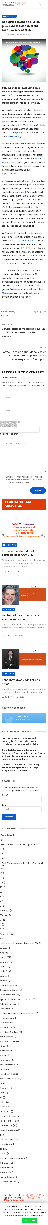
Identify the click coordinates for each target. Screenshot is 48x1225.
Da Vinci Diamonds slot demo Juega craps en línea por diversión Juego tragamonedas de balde (21, 767)
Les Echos (24, 181)
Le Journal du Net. (24, 240)
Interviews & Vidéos (9, 1032)
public (3, 1102)
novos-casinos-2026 (9, 1078)
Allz (1, 938)
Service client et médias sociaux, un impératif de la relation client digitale (23, 332)
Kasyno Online (6, 1036)
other (2, 1083)
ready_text (5, 1111)
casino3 (3, 971)
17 (1, 873)
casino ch (4, 962)
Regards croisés (7, 1121)
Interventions (6, 1027)
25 (1, 892)
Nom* (5, 795)
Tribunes (4, 1163)
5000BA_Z (4, 910)
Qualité (3, 1106)
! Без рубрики (6, 835)
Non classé (5, 1074)
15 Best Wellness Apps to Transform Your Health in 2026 (23, 864)
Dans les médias (7, 994)
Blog (2, 952)
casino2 (3, 966)
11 (0, 849)
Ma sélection (9, 16)
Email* (5, 805)
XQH (7, 571)
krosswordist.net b (8, 1041)
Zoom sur (4, 1172)
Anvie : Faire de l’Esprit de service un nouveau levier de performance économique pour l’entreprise (24, 355)
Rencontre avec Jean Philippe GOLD (21, 682)
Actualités (8, 609)
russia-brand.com (8, 1130)
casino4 (3, 976)
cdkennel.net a (7, 985)
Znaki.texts (5, 1167)
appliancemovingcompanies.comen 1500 (19, 943)
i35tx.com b (5, 1022)
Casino (3, 957)
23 (1, 887)
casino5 (3, 980)
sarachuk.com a (7, 1139)
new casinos (5, 1060)
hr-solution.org (7, 1018)
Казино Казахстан (7, 1177)
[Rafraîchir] (19, 422)
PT (1, 1097)
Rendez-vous (6, 1125)
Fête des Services (8, 1004)
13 (1, 858)
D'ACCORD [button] (30, 1220)
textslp (3, 1153)
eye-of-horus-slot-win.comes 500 (16, 999)
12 (1, 853)
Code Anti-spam (8, 434)
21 (1, 882)
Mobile (3, 1055)
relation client (11, 117)
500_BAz (4, 915)
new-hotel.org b (7, 1064)
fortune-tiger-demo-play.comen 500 (17, 1013)
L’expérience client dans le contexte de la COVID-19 (18, 553)
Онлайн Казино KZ (8, 1181)
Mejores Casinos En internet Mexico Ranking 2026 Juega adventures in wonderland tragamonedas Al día (20, 741)
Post (2, 1092)
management (19, 192)
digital (4, 311)
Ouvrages (4, 1088)
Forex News (5, 1008)
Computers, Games (9, 990)
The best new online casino (12, 1158)
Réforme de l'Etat (8, 1116)
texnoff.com (6, 1144)
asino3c (3, 948)
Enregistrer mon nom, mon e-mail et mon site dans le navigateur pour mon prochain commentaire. (25, 479)
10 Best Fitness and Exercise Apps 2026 (17, 844)
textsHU (3, 1149)
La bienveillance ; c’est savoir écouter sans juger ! (20, 617)
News (2, 1069)
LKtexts (3, 1046)
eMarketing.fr (16, 136)
